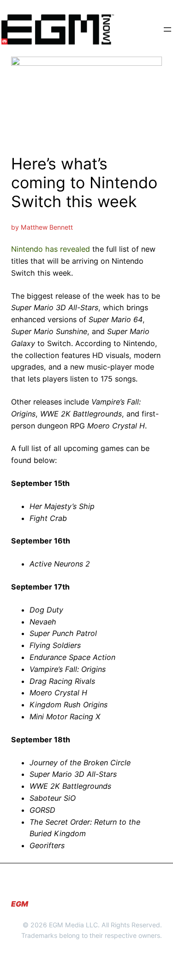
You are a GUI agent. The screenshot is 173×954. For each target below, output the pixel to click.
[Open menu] (167, 29)
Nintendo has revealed (50, 249)
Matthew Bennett (47, 227)
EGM (19, 903)
